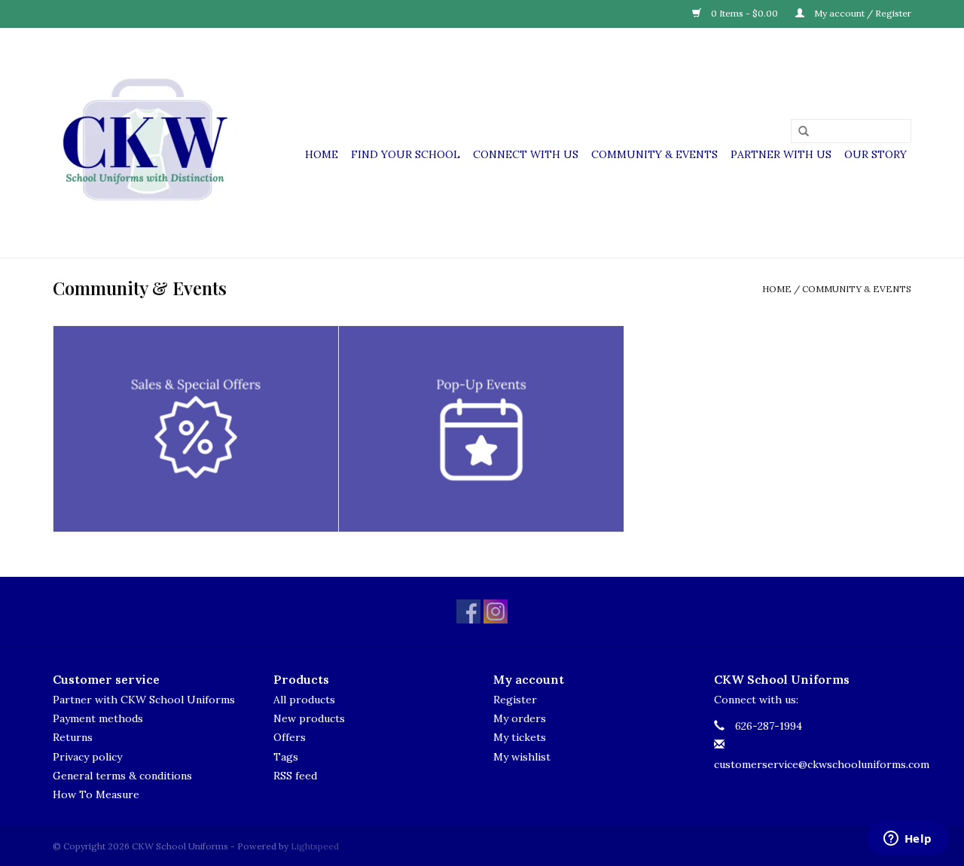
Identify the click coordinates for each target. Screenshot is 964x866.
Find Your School (405, 154)
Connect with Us (525, 154)
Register (515, 699)
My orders (519, 718)
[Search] (798, 132)
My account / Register (861, 13)
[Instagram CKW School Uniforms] (496, 611)
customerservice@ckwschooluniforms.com (821, 764)
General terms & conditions (122, 775)
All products (304, 699)
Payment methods (98, 718)
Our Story (875, 154)
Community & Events (654, 154)
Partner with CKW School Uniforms (144, 699)
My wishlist (522, 757)
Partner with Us (781, 154)
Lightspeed (315, 846)
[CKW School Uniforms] (145, 142)
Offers (289, 737)
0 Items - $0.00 (744, 13)
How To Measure (96, 794)
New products (309, 718)
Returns (73, 737)
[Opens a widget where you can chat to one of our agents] (907, 839)
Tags (285, 757)
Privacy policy (87, 757)
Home (321, 154)
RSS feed (295, 775)
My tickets (519, 737)
